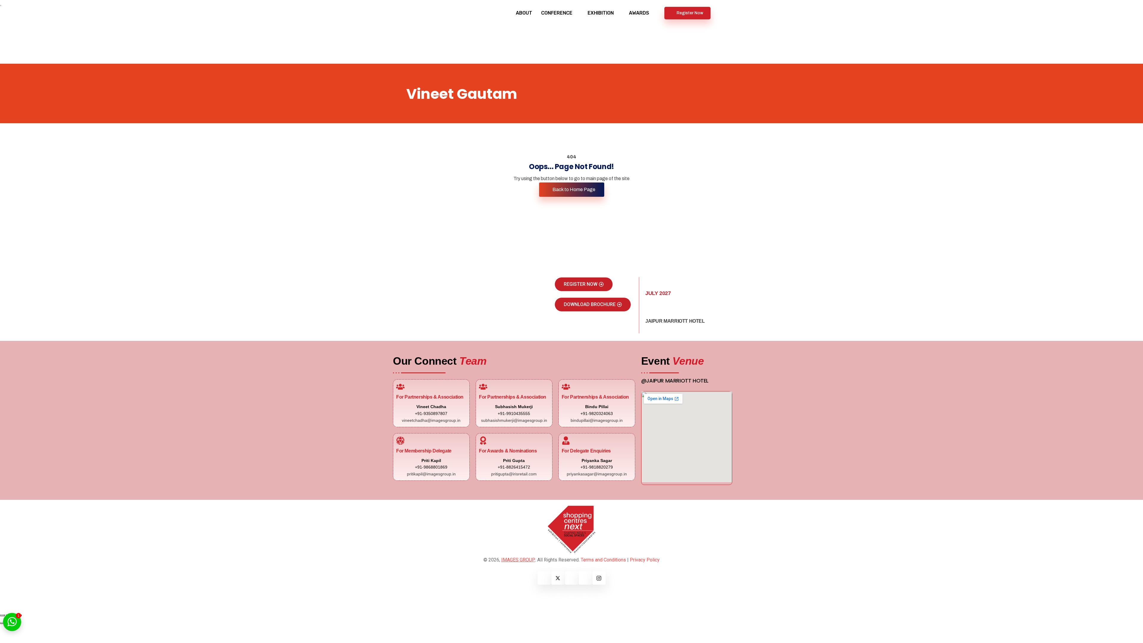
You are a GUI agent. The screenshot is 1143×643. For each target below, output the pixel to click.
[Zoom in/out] (2, 615)
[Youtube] (585, 578)
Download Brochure (590, 304)
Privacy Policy (645, 560)
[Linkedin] (571, 578)
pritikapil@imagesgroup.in (431, 474)
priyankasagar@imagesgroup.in (597, 474)
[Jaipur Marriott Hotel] (649, 310)
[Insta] (599, 578)
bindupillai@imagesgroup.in (597, 420)
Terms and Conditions (603, 560)
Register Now (690, 13)
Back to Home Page (573, 189)
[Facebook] (544, 578)
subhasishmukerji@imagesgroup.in (514, 420)
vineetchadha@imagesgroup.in (431, 420)
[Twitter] (558, 578)
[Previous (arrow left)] (2, 623)
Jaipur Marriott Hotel (675, 321)
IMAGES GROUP (518, 560)
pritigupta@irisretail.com (514, 474)
